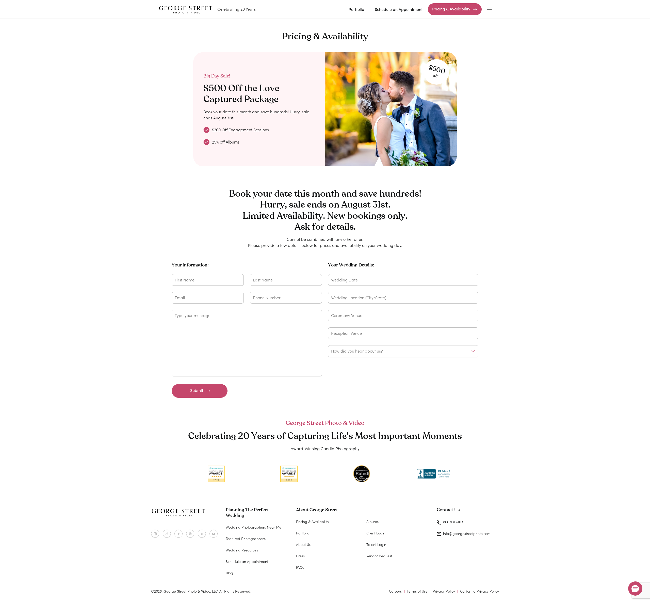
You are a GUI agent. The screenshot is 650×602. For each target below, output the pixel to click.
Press (300, 555)
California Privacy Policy (479, 591)
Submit (196, 390)
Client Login (375, 532)
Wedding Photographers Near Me (253, 527)
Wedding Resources (242, 549)
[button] (635, 588)
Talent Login (376, 544)
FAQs (300, 567)
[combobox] (403, 351)
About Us (303, 544)
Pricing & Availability (451, 8)
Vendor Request (379, 555)
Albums (372, 521)
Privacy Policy (444, 591)
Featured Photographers (246, 538)
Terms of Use (417, 591)
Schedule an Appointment (398, 9)
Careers (395, 591)
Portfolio (356, 9)
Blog (229, 572)
